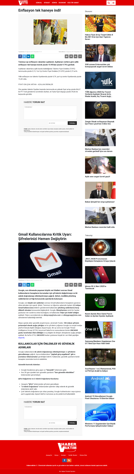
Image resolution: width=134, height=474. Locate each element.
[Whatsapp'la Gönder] (32, 56)
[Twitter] (24, 56)
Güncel (39, 3)
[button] (71, 56)
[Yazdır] (66, 56)
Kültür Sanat (73, 3)
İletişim (63, 455)
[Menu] (113, 2)
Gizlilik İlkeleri (72, 455)
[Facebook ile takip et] (64, 460)
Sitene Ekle (83, 455)
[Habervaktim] (23, 2)
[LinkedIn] (28, 56)
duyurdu (21, 338)
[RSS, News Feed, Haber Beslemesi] (69, 460)
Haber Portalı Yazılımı (68, 471)
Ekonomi (62, 3)
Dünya (54, 3)
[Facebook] (20, 56)
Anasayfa (49, 455)
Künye (56, 455)
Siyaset (47, 3)
